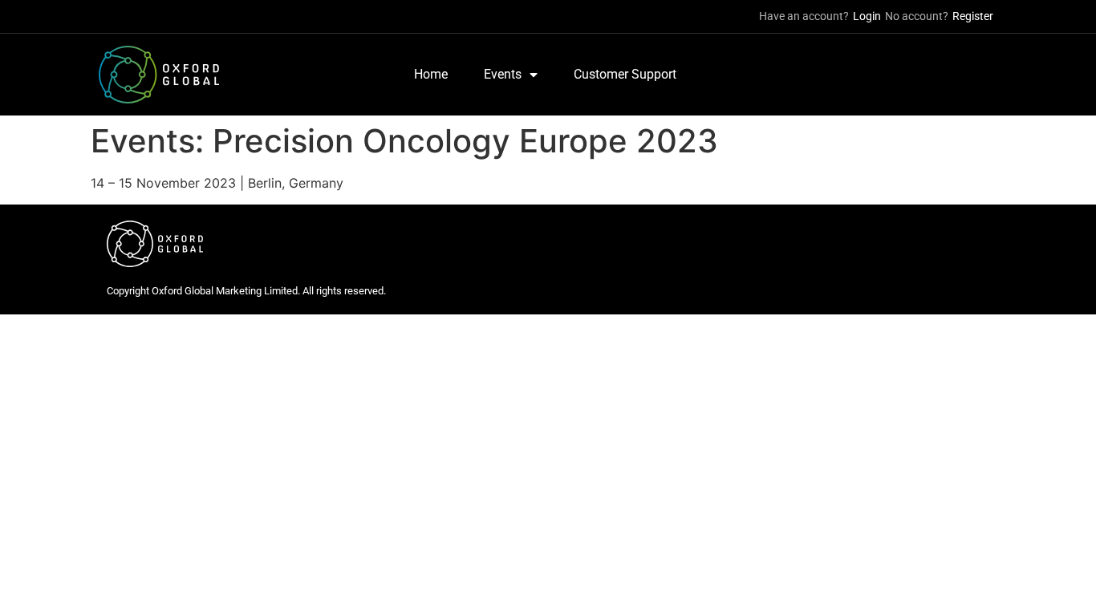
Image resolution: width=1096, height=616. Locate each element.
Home (431, 74)
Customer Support (625, 74)
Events (503, 74)
